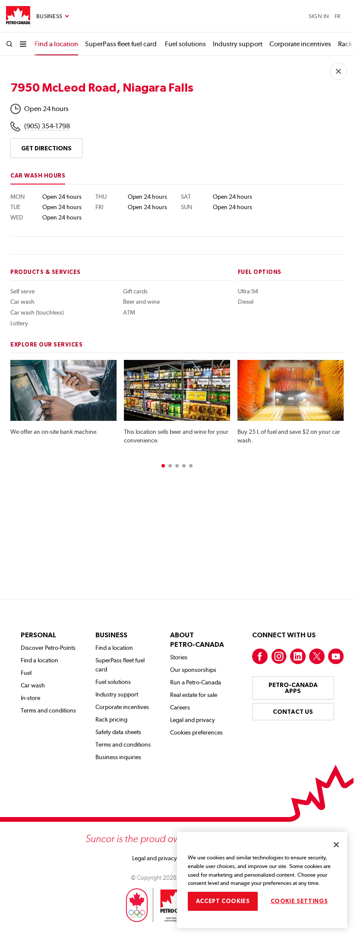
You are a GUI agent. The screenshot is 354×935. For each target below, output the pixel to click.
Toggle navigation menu (52, 16)
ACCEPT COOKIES (223, 901)
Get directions (46, 148)
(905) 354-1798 (47, 126)
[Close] (336, 844)
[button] (163, 465)
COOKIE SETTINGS (299, 901)
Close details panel (338, 71)
